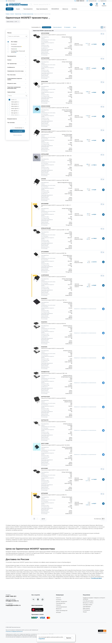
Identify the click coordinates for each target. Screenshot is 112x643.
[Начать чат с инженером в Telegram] (103, 309)
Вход (96, 5)
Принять (68, 638)
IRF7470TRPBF (45, 33)
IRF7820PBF (44, 493)
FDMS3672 (44, 298)
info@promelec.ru (12, 601)
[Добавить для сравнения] (103, 34)
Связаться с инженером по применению (85, 308)
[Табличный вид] (104, 27)
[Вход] (97, 4)
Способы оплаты (87, 604)
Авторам (58, 612)
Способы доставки (96, 578)
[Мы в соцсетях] (33, 599)
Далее (43, 518)
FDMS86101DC (45, 371)
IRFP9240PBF (45, 154)
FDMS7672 (44, 322)
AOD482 (43, 178)
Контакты (58, 599)
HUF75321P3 (44, 420)
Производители (60, 603)
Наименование (57, 27)
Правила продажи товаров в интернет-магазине (94, 598)
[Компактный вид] (102, 27)
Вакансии (58, 608)
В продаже (67, 27)
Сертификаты (87, 606)
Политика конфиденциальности (14, 631)
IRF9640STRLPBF (46, 228)
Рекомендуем (46, 27)
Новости (58, 597)
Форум (85, 612)
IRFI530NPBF (45, 203)
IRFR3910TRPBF (45, 106)
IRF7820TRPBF (45, 58)
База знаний (86, 608)
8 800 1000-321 (11, 596)
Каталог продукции (61, 601)
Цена (74, 27)
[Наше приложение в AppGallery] (43, 610)
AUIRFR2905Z (45, 275)
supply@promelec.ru (13, 605)
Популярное (86, 610)
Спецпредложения (61, 606)
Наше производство (61, 610)
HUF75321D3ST (45, 396)
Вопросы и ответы (88, 602)
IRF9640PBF (44, 81)
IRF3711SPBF (45, 443)
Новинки (58, 605)
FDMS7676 (44, 346)
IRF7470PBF (44, 468)
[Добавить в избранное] (101, 34)
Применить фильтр (17, 131)
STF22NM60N (45, 251)
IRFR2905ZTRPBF (46, 129)
